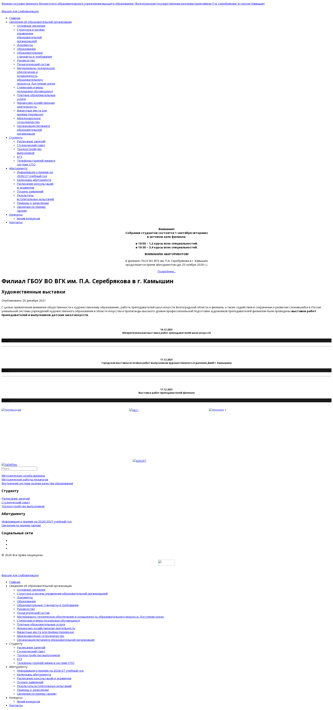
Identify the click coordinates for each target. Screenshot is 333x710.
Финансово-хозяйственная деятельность (36, 104)
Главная (14, 18)
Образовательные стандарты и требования (34, 54)
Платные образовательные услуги (41, 624)
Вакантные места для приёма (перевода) (32, 112)
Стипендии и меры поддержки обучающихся (35, 89)
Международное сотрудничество (29, 120)
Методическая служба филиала (23, 475)
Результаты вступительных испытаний (35, 197)
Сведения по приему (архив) (21, 525)
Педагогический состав (33, 64)
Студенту (16, 137)
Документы (25, 45)
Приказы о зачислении (33, 203)
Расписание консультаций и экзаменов (44, 678)
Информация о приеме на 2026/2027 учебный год (37, 521)
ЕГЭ (19, 157)
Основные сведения (31, 26)
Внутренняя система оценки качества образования (37, 483)
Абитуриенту (18, 168)
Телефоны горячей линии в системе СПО (45, 663)
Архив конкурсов (28, 218)
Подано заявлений (30, 191)
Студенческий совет (31, 145)
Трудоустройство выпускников (29, 151)
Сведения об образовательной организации (40, 22)
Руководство (26, 60)
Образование (26, 49)
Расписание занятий (31, 141)
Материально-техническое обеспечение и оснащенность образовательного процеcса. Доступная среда (36, 75)
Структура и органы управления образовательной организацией (31, 35)
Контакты (16, 222)
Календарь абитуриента (34, 180)
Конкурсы (16, 214)
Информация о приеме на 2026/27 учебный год (35, 174)
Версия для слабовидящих (20, 11)
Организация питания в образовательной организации (33, 129)
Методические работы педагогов (25, 479)
